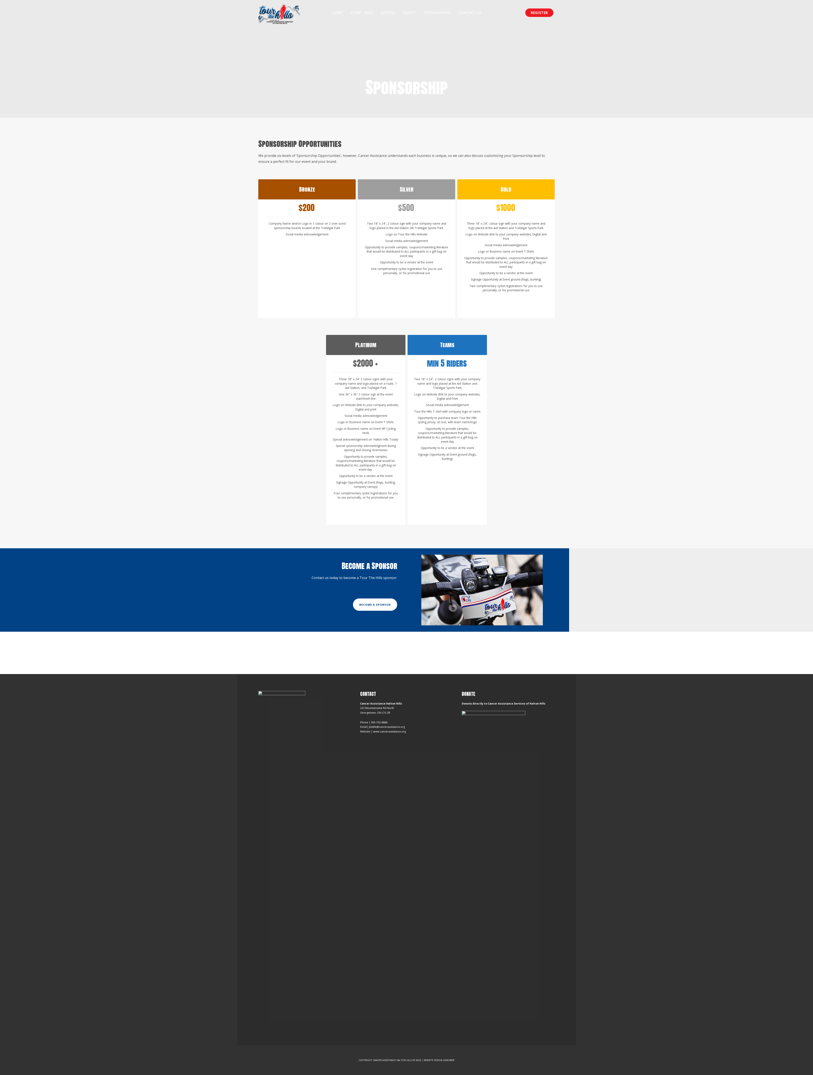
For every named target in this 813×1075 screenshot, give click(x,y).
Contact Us (470, 12)
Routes (388, 12)
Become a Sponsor (375, 605)
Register (539, 12)
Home (337, 12)
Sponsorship (437, 12)
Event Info (362, 12)
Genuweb (448, 1060)
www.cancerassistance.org (389, 731)
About (409, 12)
